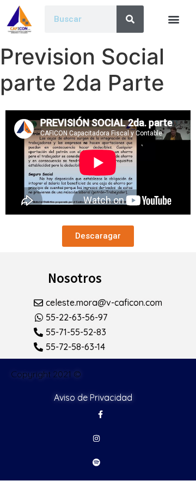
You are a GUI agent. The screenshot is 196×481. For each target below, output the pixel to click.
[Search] (130, 19)
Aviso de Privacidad (93, 397)
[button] (174, 19)
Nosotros (75, 278)
